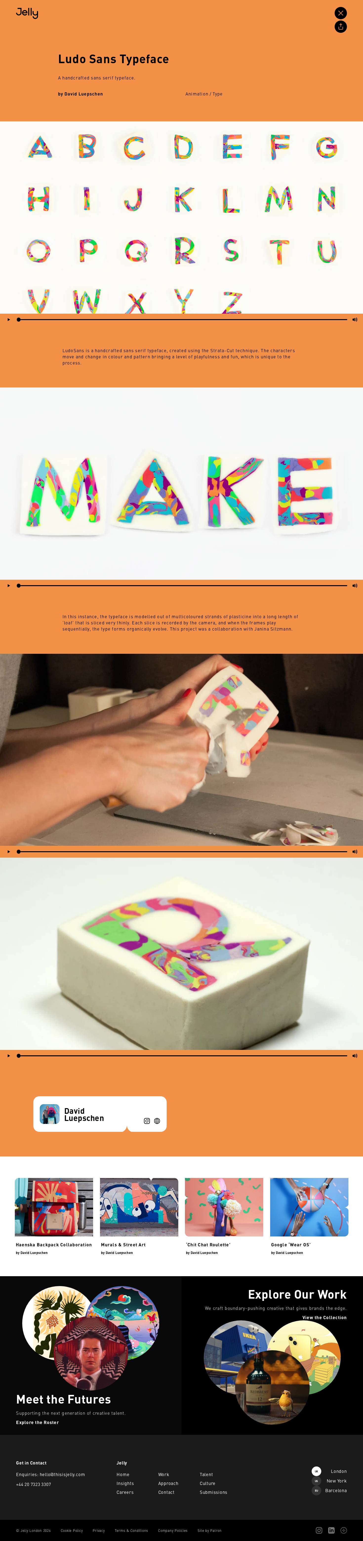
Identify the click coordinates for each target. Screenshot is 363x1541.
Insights (125, 1483)
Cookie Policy (72, 1530)
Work (163, 1474)
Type (218, 94)
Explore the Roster (16, 1279)
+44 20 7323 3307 (33, 1484)
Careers (125, 1492)
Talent (206, 1474)
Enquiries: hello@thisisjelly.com (50, 1474)
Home (123, 1474)
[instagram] (147, 1121)
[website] (157, 1121)
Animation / (198, 94)
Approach (168, 1483)
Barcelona (331, 1490)
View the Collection (198, 1279)
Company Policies (173, 1530)
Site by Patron (210, 1530)
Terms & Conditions (131, 1530)
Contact (166, 1492)
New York (331, 1481)
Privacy (99, 1530)
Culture (208, 1483)
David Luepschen (83, 93)
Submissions (213, 1492)
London (331, 1471)
